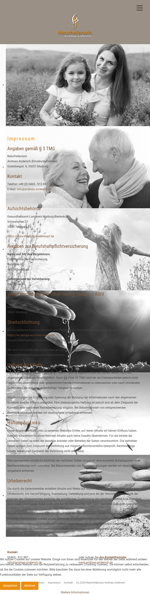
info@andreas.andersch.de (34, 189)
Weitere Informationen (75, 592)
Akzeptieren (10, 585)
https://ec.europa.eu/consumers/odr (30, 335)
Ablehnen (29, 585)
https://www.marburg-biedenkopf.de (30, 236)
